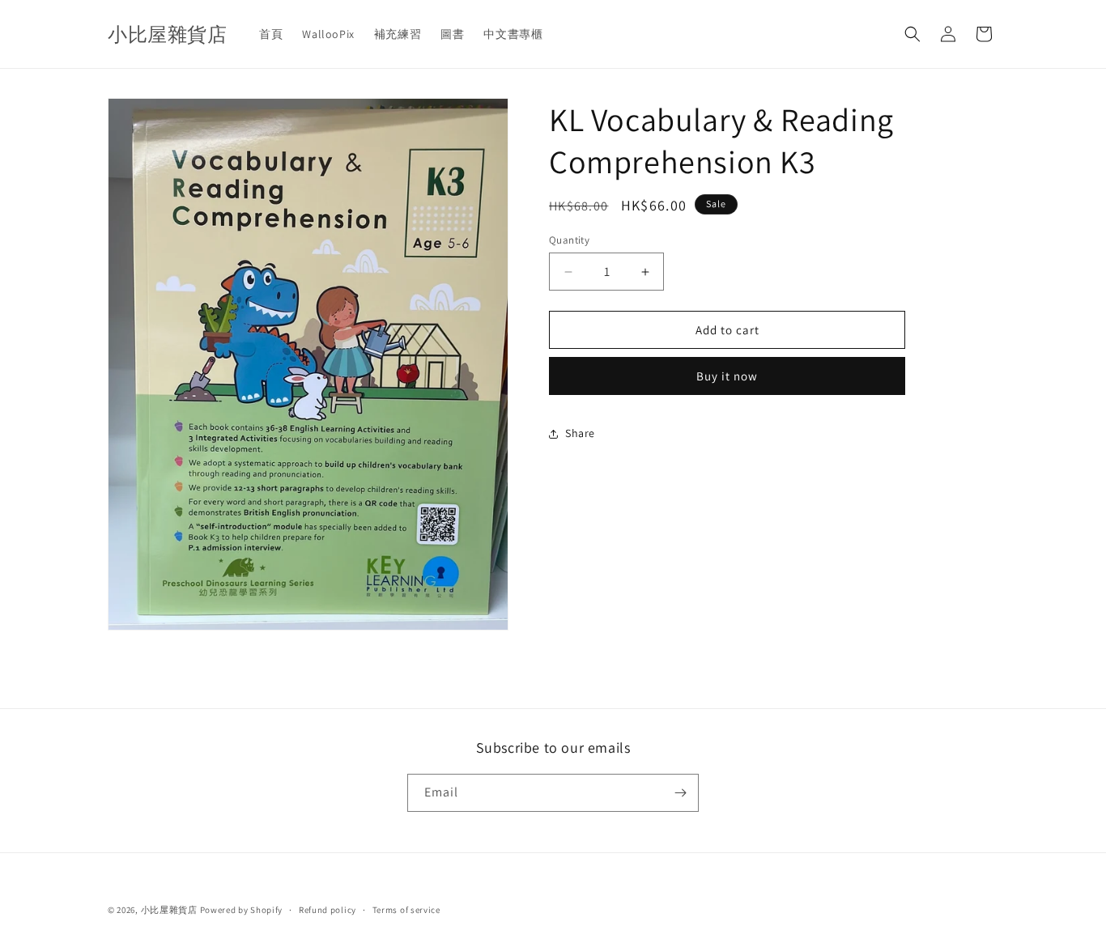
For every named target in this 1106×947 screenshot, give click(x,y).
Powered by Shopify (241, 909)
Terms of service (406, 909)
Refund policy (327, 909)
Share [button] (580, 433)
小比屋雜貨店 (169, 909)
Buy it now (727, 376)
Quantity (569, 240)
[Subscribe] (680, 793)
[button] (912, 34)
